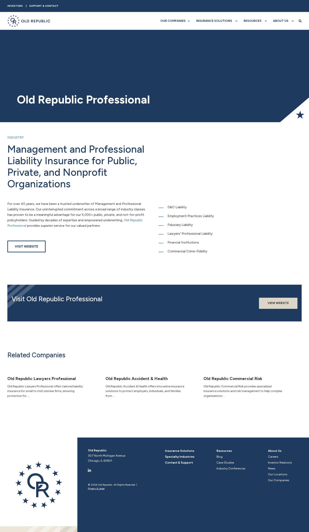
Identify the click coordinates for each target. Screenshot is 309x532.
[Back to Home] (28, 21)
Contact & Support (179, 462)
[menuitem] (15, 6)
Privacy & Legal (96, 488)
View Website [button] (278, 303)
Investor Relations (280, 462)
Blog (220, 457)
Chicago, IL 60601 (100, 461)
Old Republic (97, 450)
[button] (301, 524)
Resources (224, 451)
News (271, 468)
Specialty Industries (179, 457)
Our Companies (278, 480)
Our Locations (277, 474)
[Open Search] (300, 21)
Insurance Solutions (179, 451)
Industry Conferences (231, 468)
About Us (274, 451)
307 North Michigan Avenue (106, 455)
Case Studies (225, 462)
